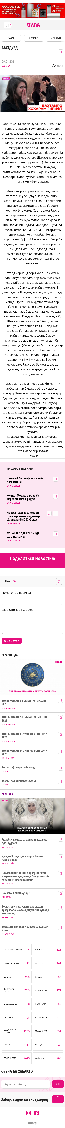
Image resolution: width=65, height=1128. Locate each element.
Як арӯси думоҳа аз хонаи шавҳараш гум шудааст (24, 841)
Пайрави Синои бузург (16, 893)
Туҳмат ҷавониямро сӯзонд (19, 780)
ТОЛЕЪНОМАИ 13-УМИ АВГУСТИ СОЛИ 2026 (24, 735)
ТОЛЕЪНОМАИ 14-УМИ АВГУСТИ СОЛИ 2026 (24, 752)
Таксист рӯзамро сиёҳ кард (18, 767)
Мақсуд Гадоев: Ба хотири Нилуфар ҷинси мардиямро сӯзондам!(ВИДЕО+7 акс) (24, 516)
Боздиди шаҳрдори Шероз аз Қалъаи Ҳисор (25, 928)
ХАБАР (11, 38)
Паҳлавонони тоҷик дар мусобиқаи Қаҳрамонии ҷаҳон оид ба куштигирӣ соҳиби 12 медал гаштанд (25, 876)
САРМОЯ (33, 38)
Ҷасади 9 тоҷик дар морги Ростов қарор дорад (22, 857)
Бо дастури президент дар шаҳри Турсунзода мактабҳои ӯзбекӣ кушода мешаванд (25, 910)
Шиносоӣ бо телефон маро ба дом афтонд (25, 480)
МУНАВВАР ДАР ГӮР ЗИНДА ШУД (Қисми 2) (23, 534)
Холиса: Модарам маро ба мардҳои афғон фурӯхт (23, 497)
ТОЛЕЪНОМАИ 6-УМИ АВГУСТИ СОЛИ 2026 (24, 702)
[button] (58, 25)
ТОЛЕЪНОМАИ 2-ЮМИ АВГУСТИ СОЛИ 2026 (24, 718)
